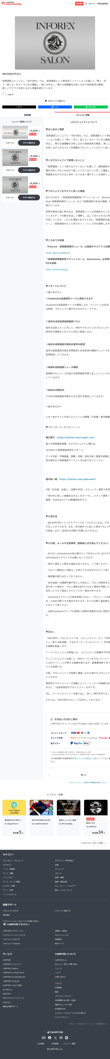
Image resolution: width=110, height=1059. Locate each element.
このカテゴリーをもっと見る (92, 843)
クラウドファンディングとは (14, 935)
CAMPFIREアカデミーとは (13, 931)
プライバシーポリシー (63, 996)
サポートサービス (62, 935)
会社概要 (40, 1043)
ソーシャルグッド (10, 894)
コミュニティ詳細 (82, 115)
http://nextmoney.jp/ (57, 269)
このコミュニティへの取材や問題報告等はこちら (87, 782)
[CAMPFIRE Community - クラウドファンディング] (11, 3)
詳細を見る (10, 142)
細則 (56, 992)
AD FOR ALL (7, 989)
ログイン (92, 3)
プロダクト (7, 864)
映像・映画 (59, 877)
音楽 (56, 864)
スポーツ (58, 873)
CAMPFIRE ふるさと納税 (12, 985)
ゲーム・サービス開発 (11, 881)
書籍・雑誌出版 (61, 881)
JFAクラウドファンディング (13, 998)
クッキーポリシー (62, 1017)
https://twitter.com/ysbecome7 (77, 479)
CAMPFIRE (7, 960)
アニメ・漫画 (8, 873)
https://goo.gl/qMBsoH (58, 252)
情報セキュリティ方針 (63, 1004)
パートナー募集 (69, 1043)
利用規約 (58, 987)
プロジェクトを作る (10, 910)
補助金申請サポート (10, 1006)
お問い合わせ (60, 977)
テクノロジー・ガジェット (13, 860)
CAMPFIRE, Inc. (56, 1049)
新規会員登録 (103, 3)
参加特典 (27, 115)
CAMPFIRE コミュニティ (12, 964)
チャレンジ (59, 869)
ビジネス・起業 (9, 886)
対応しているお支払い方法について (89, 758)
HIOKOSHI (7, 993)
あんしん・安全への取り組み (66, 964)
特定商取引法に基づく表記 (65, 1000)
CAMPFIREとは (60, 960)
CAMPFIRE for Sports (11, 981)
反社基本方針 (60, 1008)
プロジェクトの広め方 (11, 943)
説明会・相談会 (61, 931)
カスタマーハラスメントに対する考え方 (70, 1013)
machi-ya (6, 1002)
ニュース (58, 968)
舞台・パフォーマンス (63, 890)
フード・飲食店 (9, 869)
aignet (10, 94)
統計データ (59, 943)
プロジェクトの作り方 (11, 939)
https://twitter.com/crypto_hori (77, 437)
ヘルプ (57, 972)
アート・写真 (8, 890)
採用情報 (55, 1043)
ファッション (8, 877)
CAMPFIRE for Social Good (13, 972)
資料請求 (79, 3)
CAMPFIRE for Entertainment (14, 977)
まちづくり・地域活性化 (64, 860)
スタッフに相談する (62, 910)
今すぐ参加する (29, 142)
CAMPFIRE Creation (10, 968)
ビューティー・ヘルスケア (65, 886)
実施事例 (58, 939)
